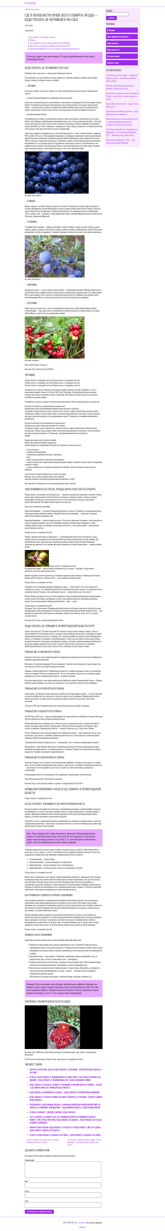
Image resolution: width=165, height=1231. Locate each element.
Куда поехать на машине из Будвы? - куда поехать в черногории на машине (64, 1092)
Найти (111, 18)
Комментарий (29, 1160)
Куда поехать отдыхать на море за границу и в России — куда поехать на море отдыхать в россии (122, 96)
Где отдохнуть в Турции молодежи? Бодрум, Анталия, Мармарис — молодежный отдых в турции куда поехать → (84, 1142)
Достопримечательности (117, 36)
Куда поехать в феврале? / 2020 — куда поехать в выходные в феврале (120, 141)
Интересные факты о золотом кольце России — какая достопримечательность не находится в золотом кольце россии (122, 121)
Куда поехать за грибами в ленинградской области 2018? (50, 45)
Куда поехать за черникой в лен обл (42, 37)
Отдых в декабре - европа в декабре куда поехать (53, 1112)
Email (27, 1191)
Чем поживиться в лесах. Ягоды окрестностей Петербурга (50, 42)
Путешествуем (113, 56)
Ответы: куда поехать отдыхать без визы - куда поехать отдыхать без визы (65, 1135)
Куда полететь (113, 49)
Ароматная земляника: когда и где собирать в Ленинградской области (54, 48)
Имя (27, 1181)
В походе (111, 30)
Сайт (26, 1201)
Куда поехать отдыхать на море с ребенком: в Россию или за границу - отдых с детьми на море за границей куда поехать (66, 1086)
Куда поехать (112, 43)
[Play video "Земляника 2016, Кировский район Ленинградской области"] (64, 1027)
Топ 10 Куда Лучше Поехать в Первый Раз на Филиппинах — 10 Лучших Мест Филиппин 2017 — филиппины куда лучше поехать (122, 132)
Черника (33, 40)
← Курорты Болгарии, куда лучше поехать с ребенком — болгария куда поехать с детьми (42, 1140)
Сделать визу (113, 62)
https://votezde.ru (80, 1222)
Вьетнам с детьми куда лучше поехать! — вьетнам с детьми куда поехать (120, 87)
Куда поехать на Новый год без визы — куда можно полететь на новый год (122, 113)
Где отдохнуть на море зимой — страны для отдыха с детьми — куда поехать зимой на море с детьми (121, 78)
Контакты (82, 1227)
